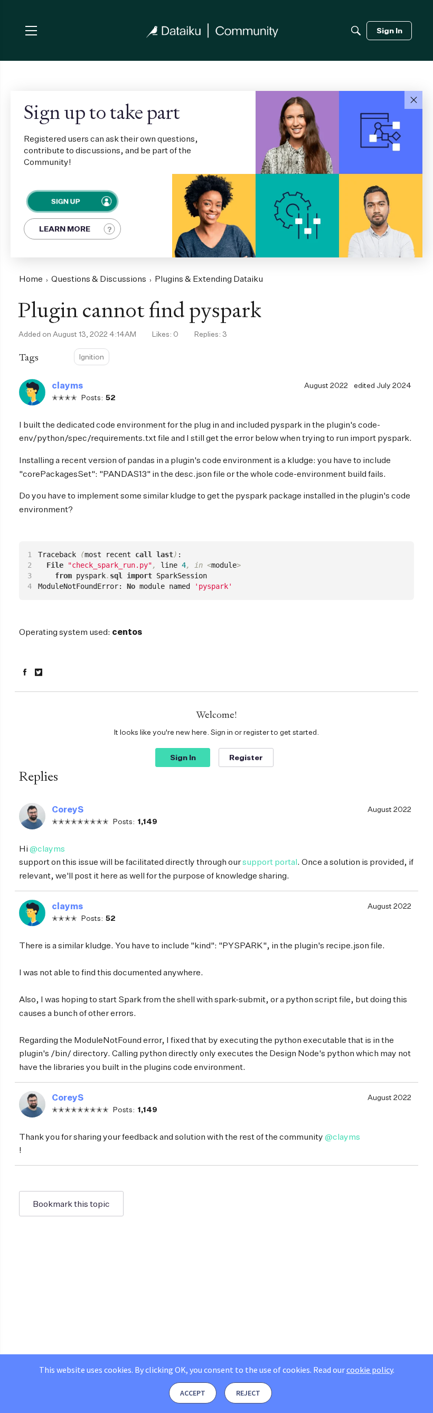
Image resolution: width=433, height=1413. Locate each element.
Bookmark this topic (71, 1203)
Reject (248, 1393)
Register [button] (246, 757)
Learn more (64, 228)
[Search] (355, 30)
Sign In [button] (183, 757)
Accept (192, 1393)
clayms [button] (67, 385)
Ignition (91, 356)
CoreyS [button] (67, 809)
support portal (269, 861)
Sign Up (64, 201)
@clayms (47, 848)
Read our (353, 1369)
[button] (413, 100)
